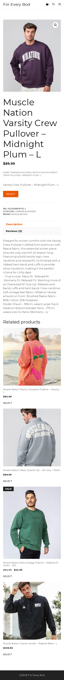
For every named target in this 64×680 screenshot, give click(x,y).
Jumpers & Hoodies (21, 172)
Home (6, 172)
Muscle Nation (19, 214)
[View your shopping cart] (47, 4)
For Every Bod (16, 4)
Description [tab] (14, 224)
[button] (55, 25)
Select (10, 194)
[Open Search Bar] (53, 4)
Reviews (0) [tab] (14, 231)
